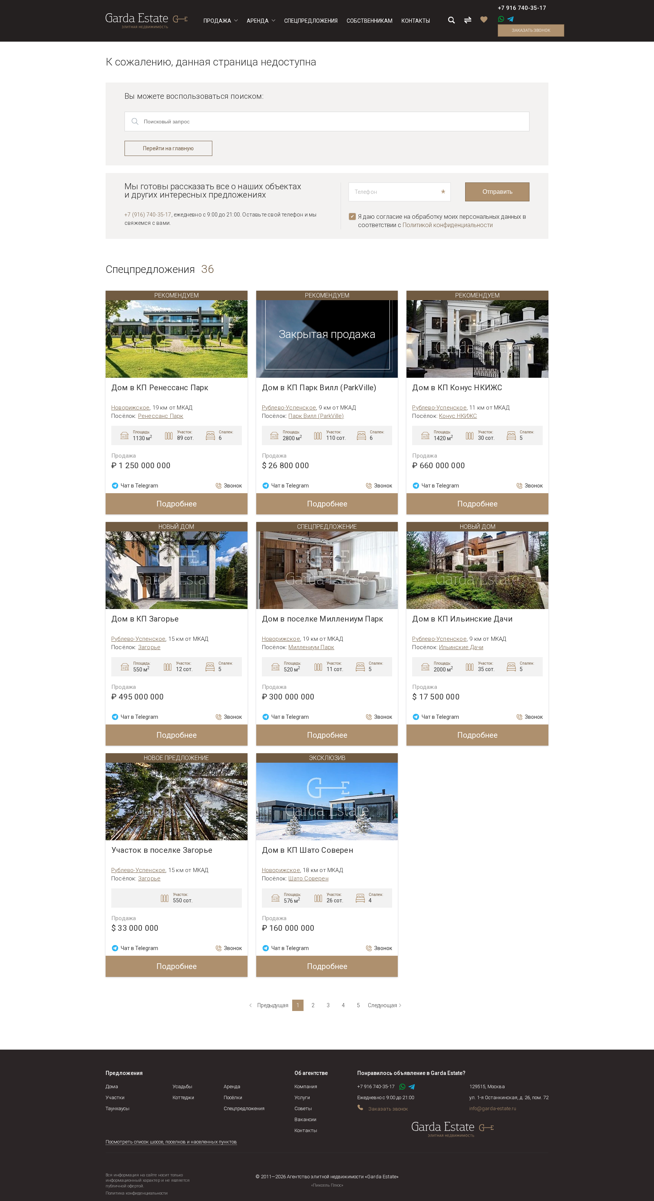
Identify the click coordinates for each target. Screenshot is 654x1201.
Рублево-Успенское (289, 407)
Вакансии (305, 1119)
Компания (305, 1086)
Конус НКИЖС (458, 416)
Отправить (497, 191)
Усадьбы (182, 1086)
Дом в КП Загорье (145, 619)
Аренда (232, 1086)
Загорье (149, 647)
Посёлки (233, 1097)
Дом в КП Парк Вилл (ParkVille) (319, 387)
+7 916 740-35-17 (522, 8)
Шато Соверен (308, 878)
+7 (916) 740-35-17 (148, 215)
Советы (303, 1108)
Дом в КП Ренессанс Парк (160, 387)
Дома (112, 1086)
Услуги (302, 1097)
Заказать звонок (531, 30)
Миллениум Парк (311, 647)
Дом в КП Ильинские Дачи (462, 619)
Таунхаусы (117, 1108)
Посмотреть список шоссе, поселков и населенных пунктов (171, 1142)
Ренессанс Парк (161, 416)
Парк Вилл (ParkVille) (316, 416)
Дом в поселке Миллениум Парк (322, 619)
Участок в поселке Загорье (161, 850)
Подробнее (176, 503)
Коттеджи (183, 1097)
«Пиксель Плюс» (327, 1185)
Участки (115, 1097)
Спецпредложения (244, 1108)
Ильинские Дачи (461, 647)
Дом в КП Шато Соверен (307, 850)
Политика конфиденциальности (137, 1193)
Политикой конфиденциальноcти (448, 225)
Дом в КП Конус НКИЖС (457, 387)
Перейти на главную (168, 148)
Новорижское (130, 407)
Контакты (305, 1130)
